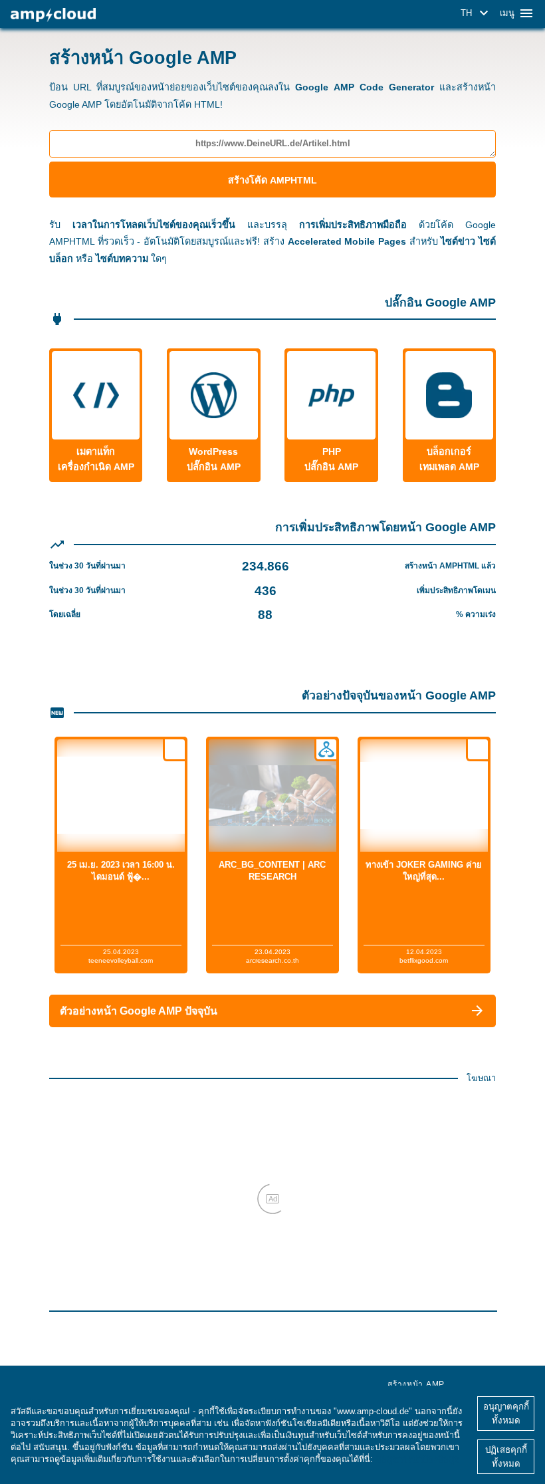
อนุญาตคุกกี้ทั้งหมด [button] (506, 1413)
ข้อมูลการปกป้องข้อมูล (417, 1459)
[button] (476, 13)
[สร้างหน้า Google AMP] (53, 15)
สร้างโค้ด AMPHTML (272, 180)
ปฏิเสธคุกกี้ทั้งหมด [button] (506, 1457)
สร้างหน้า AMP (416, 1384)
